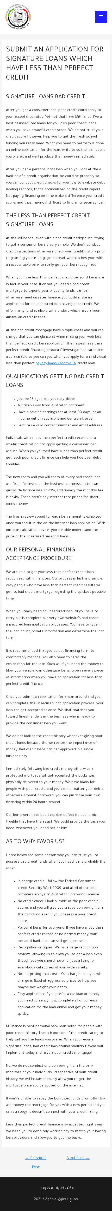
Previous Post (35, 1160)
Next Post (78, 1158)
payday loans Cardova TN (56, 364)
